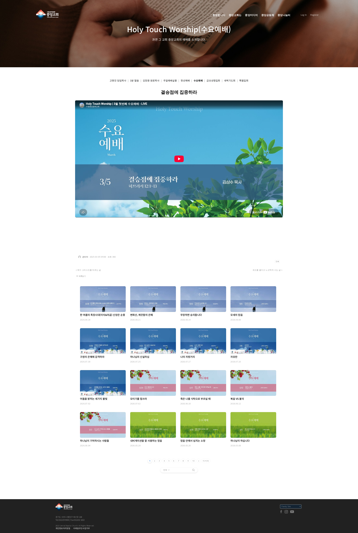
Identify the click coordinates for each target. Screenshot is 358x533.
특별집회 (243, 80)
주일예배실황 (170, 80)
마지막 (206, 460)
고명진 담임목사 (118, 80)
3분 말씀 (134, 80)
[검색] (193, 470)
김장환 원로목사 (151, 80)
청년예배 (185, 80)
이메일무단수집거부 (81, 528)
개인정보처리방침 (63, 528)
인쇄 (277, 261)
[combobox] (166, 470)
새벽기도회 (229, 80)
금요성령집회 (213, 80)
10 (193, 460)
